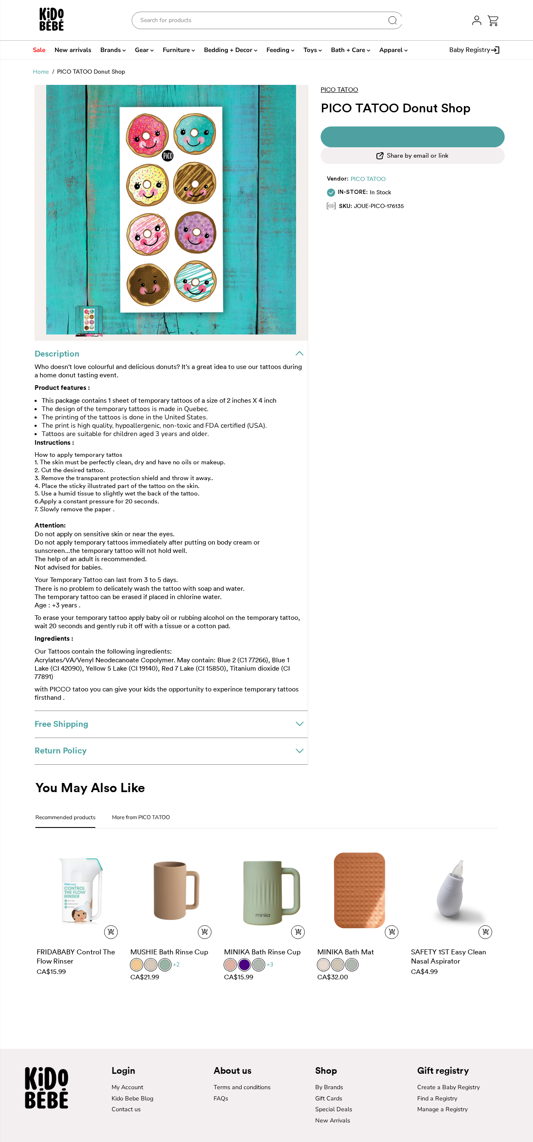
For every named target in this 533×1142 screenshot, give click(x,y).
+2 (176, 965)
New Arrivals (332, 1121)
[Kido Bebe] (58, 20)
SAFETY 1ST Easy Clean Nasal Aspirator (448, 956)
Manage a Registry (442, 1109)
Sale (39, 50)
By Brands (329, 1087)
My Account (127, 1087)
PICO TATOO (368, 179)
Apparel (391, 50)
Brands (111, 50)
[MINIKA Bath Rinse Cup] (266, 891)
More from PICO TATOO (141, 817)
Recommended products (65, 817)
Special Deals (333, 1109)
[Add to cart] (111, 932)
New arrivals (73, 50)
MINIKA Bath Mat (345, 951)
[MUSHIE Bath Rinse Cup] (173, 891)
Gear (142, 50)
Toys (311, 50)
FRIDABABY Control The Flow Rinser (76, 956)
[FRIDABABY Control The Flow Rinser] (79, 891)
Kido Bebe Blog (132, 1098)
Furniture (177, 50)
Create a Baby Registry (448, 1087)
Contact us (126, 1109)
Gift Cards (328, 1098)
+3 (269, 965)
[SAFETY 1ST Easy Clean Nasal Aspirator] (453, 891)
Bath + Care (349, 50)
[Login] (476, 20)
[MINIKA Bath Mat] (360, 891)
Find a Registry (437, 1098)
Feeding (278, 50)
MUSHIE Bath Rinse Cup (169, 951)
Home (41, 72)
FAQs (221, 1098)
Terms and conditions (242, 1087)
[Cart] (493, 20)
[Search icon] (393, 20)
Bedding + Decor (229, 50)
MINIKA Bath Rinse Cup (262, 951)
